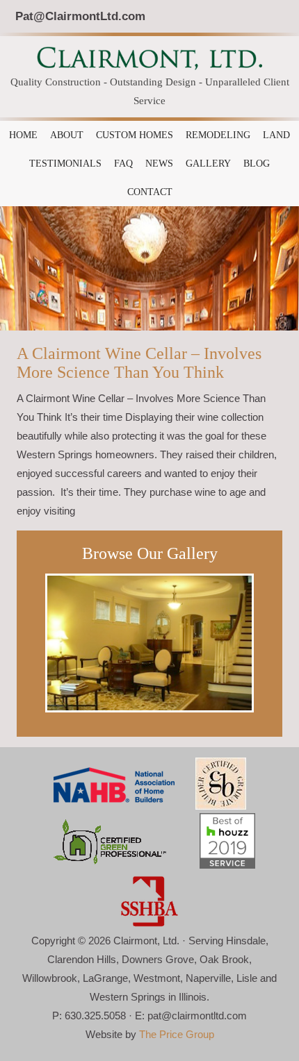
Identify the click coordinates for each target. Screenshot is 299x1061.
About (66, 135)
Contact (149, 192)
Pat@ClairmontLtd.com (80, 16)
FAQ (123, 163)
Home (23, 135)
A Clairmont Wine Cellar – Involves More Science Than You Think (139, 362)
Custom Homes (134, 135)
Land (276, 135)
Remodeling (218, 135)
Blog (256, 163)
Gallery (208, 163)
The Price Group (176, 1034)
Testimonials (65, 163)
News (159, 163)
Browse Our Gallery (150, 553)
